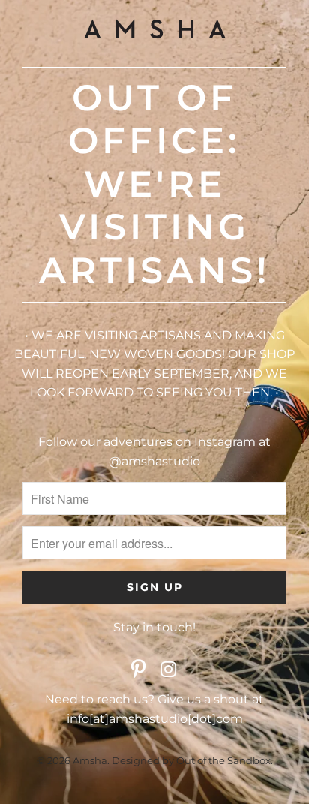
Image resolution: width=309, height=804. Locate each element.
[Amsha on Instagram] (169, 670)
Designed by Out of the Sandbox (191, 760)
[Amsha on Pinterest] (139, 670)
